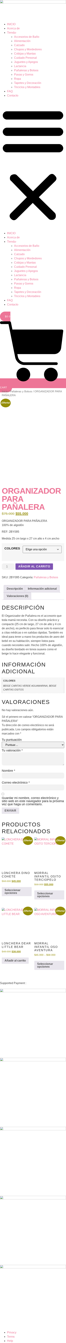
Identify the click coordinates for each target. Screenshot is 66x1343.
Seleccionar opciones (12, 891)
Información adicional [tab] (42, 588)
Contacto (12, 95)
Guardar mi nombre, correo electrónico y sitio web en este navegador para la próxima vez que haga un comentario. (33, 801)
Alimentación (22, 40)
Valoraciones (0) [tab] (17, 596)
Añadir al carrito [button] (15, 960)
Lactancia (20, 66)
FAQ (10, 91)
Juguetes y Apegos (26, 61)
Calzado (19, 45)
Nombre (8, 770)
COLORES (12, 548)
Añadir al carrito (34, 566)
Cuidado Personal (25, 57)
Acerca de (13, 28)
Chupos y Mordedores (28, 49)
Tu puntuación (12, 739)
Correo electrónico (16, 782)
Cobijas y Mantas (25, 53)
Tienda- (12, 32)
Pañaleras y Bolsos (26, 70)
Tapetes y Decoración (27, 82)
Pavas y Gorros (23, 74)
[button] (33, 164)
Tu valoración (12, 750)
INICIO (11, 24)
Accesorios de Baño (26, 36)
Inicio (5, 391)
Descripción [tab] (15, 588)
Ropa (17, 78)
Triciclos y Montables (27, 87)
